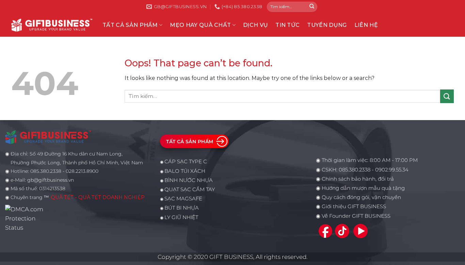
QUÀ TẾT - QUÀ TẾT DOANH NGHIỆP (98, 197)
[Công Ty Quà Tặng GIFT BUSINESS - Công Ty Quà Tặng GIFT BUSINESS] (51, 25)
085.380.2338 (354, 170)
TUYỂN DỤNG (327, 25)
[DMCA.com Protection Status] (26, 218)
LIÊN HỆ (366, 25)
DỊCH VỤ (255, 25)
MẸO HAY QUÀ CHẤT (200, 25)
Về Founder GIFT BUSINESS (356, 216)
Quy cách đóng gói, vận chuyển (361, 197)
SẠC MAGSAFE (183, 199)
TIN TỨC (287, 25)
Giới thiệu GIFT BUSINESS (354, 206)
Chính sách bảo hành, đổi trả (358, 179)
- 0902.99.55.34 (389, 170)
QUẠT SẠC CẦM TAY (189, 189)
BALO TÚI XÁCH (184, 171)
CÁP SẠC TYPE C (185, 162)
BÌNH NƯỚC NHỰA (188, 180)
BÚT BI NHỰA (181, 208)
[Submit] (312, 7)
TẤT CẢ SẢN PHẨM (130, 25)
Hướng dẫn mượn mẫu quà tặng (363, 188)
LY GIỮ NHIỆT (181, 217)
